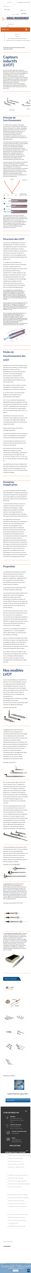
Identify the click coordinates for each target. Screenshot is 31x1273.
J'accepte (15, 1270)
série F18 (7, 884)
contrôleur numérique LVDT (13, 933)
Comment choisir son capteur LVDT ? (17, 1094)
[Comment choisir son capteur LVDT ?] (19, 1089)
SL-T (17, 782)
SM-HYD (17, 864)
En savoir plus (10, 1100)
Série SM (12, 110)
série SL (7, 729)
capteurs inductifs (19, 74)
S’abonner (6, 1246)
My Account (7, 9)
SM (14, 680)
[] (7, 26)
